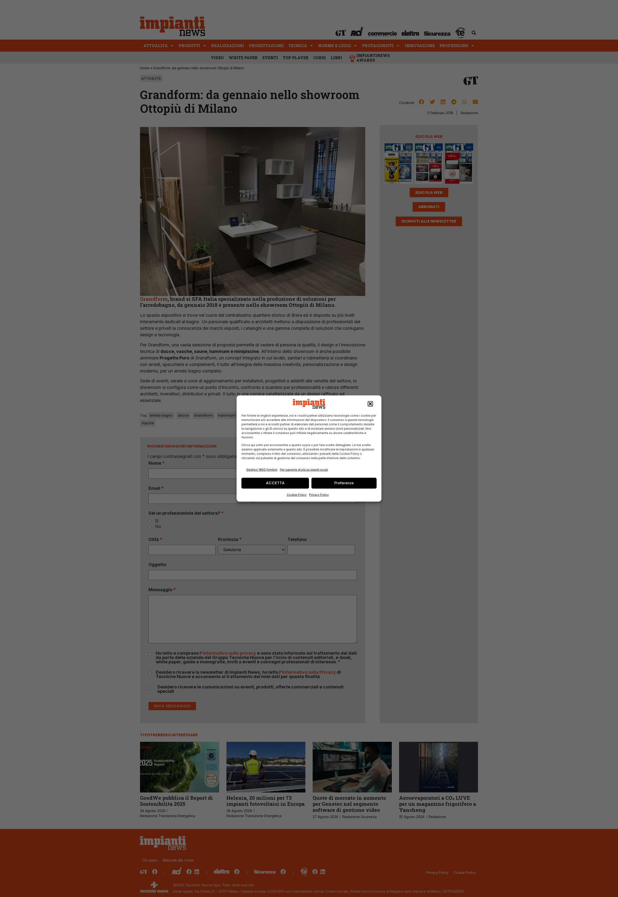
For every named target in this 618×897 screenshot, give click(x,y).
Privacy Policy (319, 495)
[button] (370, 403)
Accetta (275, 482)
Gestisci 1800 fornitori (261, 469)
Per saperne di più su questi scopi (304, 469)
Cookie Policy (297, 495)
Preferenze (344, 483)
